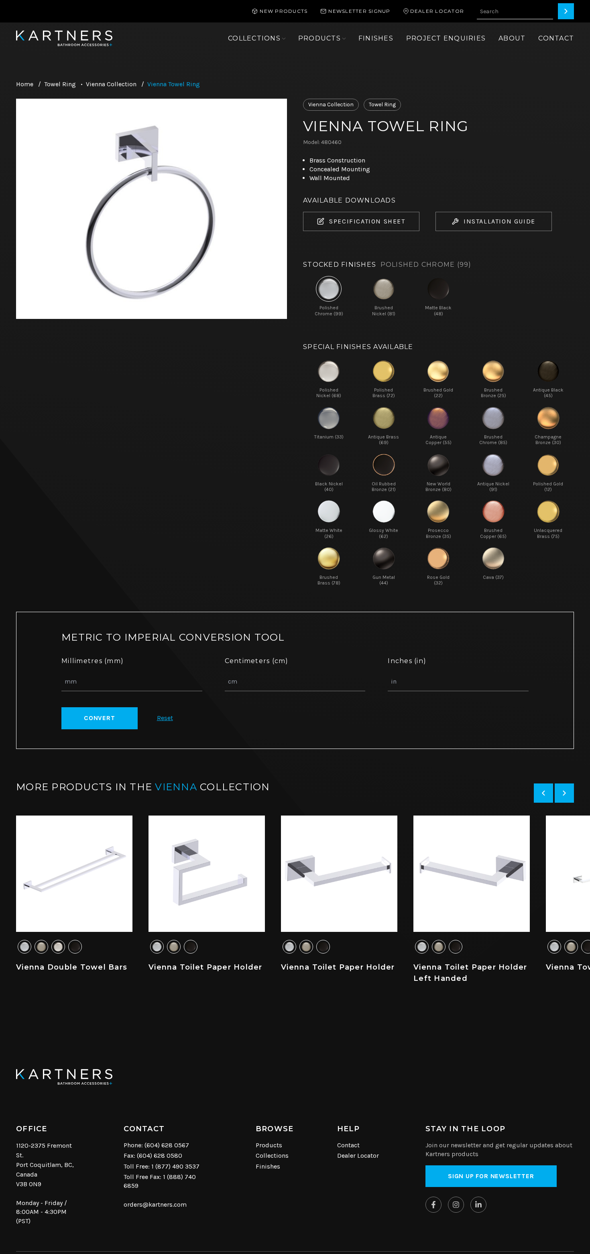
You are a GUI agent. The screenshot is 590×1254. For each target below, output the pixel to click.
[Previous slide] (543, 793)
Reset (165, 718)
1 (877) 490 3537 (175, 1166)
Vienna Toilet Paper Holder (205, 967)
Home (24, 84)
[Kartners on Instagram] (456, 1205)
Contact (348, 1145)
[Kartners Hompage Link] (64, 38)
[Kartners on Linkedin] (478, 1205)
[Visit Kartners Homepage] (64, 1077)
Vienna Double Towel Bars (71, 967)
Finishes (268, 1166)
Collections (272, 1155)
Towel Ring (60, 84)
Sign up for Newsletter (491, 1176)
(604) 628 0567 (166, 1145)
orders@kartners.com (155, 1204)
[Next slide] (564, 793)
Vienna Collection (111, 84)
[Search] (566, 11)
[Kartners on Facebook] (433, 1205)
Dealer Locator (358, 1155)
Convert (99, 718)
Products (269, 1145)
